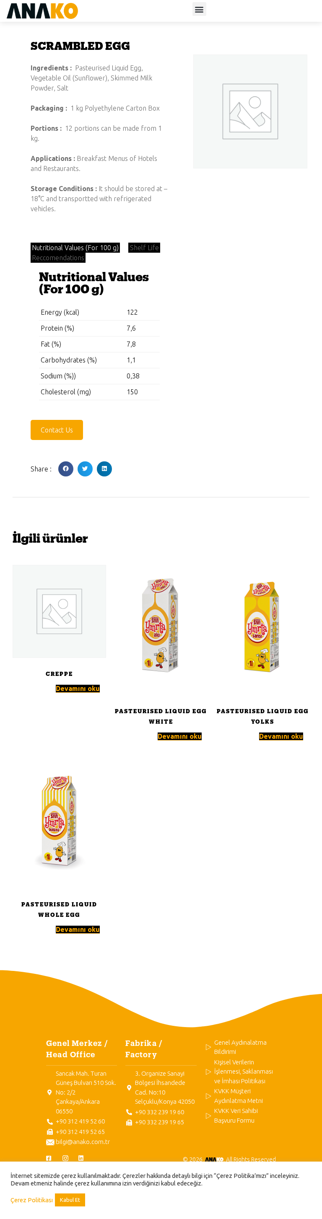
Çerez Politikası (31, 1199)
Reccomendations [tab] (58, 257)
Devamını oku (78, 688)
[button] (199, 9)
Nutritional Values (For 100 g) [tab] (75, 247)
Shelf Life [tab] (144, 247)
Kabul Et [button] (70, 1200)
